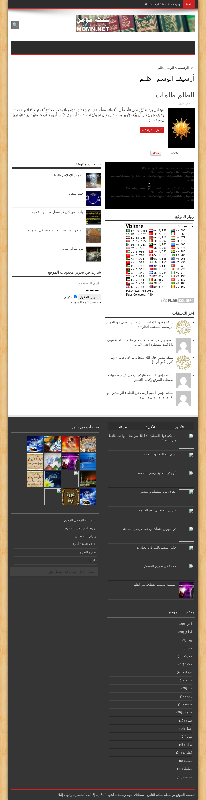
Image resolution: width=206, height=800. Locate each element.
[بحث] (15, 25)
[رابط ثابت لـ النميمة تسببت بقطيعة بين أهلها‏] (186, 596)
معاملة (187, 769)
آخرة (189, 624)
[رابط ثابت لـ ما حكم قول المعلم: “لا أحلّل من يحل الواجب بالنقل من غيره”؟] (186, 447)
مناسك (187, 777)
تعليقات (122, 427)
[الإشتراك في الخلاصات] (13, 78)
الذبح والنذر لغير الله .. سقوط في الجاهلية (55, 230)
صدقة (188, 704)
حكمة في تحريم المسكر (160, 566)
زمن (189, 696)
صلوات (187, 712)
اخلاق (188, 632)
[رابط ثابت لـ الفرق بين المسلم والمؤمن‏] (186, 503)
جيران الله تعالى (86, 536)
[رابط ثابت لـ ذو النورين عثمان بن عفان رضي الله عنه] (186, 540)
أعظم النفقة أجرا (85, 544)
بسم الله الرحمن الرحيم (160, 454)
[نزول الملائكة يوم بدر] (70, 496)
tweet (174, 152)
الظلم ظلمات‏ (175, 95)
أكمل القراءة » (152, 130)
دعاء (189, 680)
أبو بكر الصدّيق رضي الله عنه (156, 473)
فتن (189, 736)
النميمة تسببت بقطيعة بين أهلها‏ (155, 584)
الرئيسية (183, 68)
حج (190, 648)
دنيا (190, 688)
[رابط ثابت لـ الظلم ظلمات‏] (181, 147)
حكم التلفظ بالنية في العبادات (156, 547)
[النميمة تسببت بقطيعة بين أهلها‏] (70, 461)
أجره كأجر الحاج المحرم (81, 528)
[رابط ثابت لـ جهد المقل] (93, 205)
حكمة (188, 664)
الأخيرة (150, 427)
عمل (189, 728)
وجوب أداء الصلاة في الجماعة (162, 4)
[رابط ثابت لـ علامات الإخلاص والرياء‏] (93, 187)
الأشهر (179, 427)
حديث (188, 656)
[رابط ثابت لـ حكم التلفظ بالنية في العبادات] (186, 559)
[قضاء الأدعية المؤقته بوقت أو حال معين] (35, 444)
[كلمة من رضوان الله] (35, 461)
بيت (189, 640)
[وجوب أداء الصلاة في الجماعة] (52, 461)
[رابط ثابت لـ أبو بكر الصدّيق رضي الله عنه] (186, 485)
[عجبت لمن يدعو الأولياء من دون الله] (52, 444)
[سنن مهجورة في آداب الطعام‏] (52, 479)
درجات (187, 672)
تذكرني (69, 297)
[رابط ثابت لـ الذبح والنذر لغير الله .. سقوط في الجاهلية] (93, 242)
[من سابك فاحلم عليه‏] (88, 461)
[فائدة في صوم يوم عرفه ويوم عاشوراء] (88, 496)
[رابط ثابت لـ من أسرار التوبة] (93, 260)
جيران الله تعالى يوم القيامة (157, 510)
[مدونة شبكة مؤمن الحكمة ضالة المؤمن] (135, 29)
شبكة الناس (155, 795)
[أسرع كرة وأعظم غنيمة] (88, 444)
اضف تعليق (185, 103)
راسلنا (92, 560)
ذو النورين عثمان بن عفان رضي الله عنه (149, 529)
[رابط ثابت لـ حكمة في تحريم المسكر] (186, 578)
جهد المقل (76, 193)
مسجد (188, 761)
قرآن (188, 744)
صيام (188, 720)
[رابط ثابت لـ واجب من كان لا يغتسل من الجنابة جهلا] (93, 224)
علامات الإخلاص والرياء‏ (68, 175)
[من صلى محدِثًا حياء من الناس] (88, 479)
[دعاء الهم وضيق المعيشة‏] (70, 444)
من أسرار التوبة (72, 248)
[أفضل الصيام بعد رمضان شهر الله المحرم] (52, 496)
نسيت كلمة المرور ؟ (84, 302)
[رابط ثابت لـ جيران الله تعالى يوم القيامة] (186, 522)
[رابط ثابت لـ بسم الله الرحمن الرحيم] (186, 466)
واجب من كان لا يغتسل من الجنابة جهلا (57, 212)
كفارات (187, 752)
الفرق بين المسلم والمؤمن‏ (158, 491)
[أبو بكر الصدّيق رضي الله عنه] (70, 479)
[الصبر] (35, 479)
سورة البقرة (88, 552)
